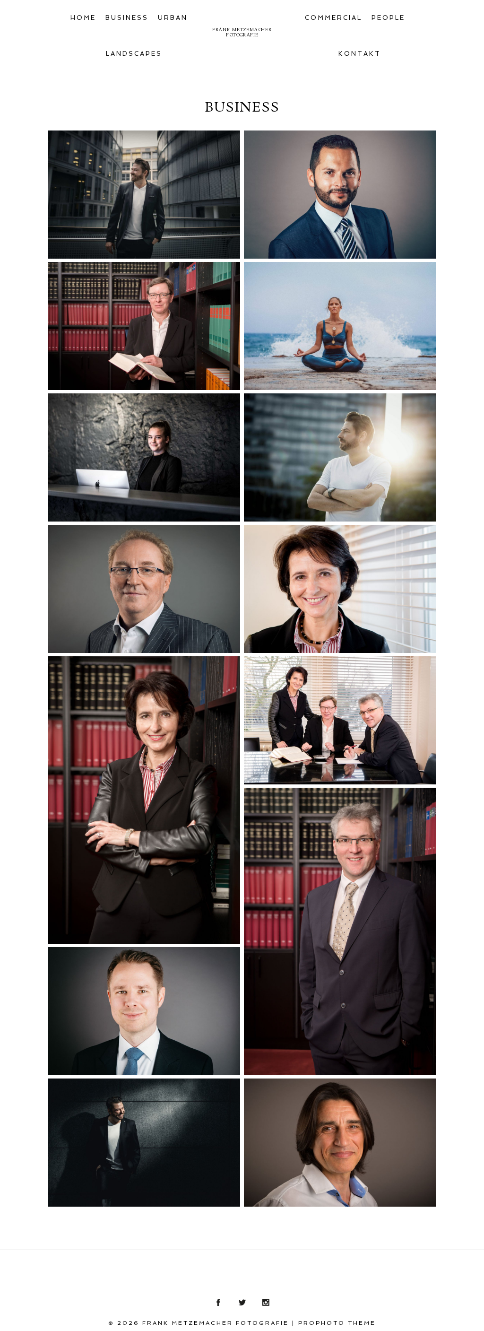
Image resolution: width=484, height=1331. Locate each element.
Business (126, 17)
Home (83, 17)
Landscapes (134, 53)
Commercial (333, 17)
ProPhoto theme (337, 1323)
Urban (173, 17)
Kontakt (359, 53)
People (388, 17)
